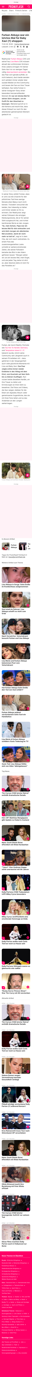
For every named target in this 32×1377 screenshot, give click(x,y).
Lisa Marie (14, 61)
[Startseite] (16, 6)
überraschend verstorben (17, 72)
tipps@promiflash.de (16, 557)
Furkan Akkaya (16, 59)
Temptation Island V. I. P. (15, 350)
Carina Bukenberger (21, 44)
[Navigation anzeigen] (3, 6)
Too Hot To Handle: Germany (16, 348)
